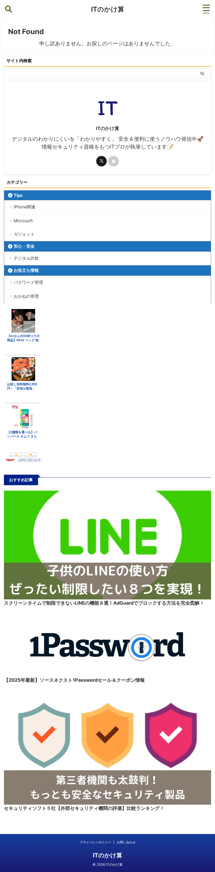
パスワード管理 (28, 282)
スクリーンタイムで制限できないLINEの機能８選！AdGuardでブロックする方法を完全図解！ (104, 603)
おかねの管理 (26, 296)
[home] (113, 161)
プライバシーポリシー (95, 842)
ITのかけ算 (107, 9)
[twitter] (101, 161)
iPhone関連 (24, 206)
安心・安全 (24, 246)
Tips (18, 195)
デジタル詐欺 (26, 258)
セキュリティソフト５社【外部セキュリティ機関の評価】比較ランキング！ (84, 808)
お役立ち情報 (26, 270)
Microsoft (23, 220)
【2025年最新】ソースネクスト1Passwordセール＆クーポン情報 (74, 680)
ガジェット (24, 234)
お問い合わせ (126, 842)
